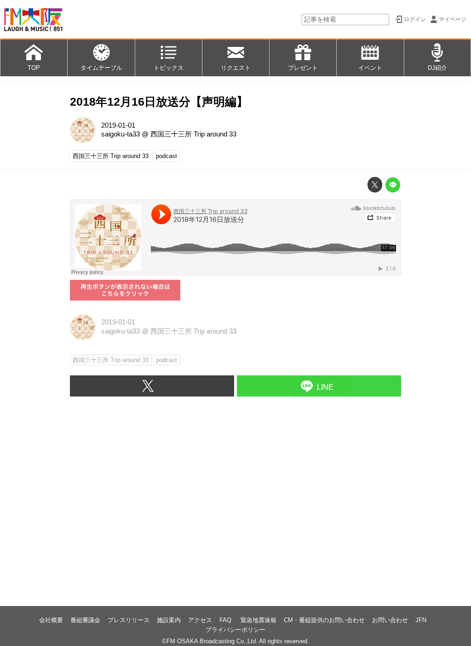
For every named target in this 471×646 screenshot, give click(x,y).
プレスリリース (128, 620)
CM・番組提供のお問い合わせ (324, 620)
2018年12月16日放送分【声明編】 (159, 102)
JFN (420, 620)
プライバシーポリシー (235, 629)
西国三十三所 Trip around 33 (193, 134)
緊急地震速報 (258, 620)
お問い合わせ (390, 620)
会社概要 (51, 620)
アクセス (200, 620)
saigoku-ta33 (120, 134)
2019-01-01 (118, 125)
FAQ (226, 620)
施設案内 (169, 620)
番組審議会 (85, 620)
